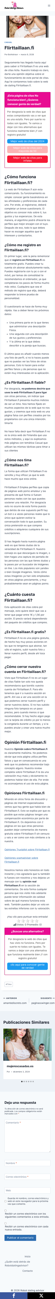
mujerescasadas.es (20, 1066)
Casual (8, 42)
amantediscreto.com (15, 1001)
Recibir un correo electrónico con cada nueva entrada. (26, 1228)
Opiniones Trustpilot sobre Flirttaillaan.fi (27, 849)
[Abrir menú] (49, 5)
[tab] (22, 1081)
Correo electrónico (17, 1176)
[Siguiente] (46, 1054)
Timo (9, 984)
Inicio (27, 1256)
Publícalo (41, 1295)
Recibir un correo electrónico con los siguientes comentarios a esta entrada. (27, 1215)
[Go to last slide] (8, 1054)
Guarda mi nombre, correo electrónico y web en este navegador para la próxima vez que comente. (28, 1201)
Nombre (11, 1163)
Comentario (13, 1122)
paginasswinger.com (43, 1001)
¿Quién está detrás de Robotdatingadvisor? (17, 1263)
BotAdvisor (13, 54)
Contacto (27, 1270)
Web (8, 1190)
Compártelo (14, 1295)
